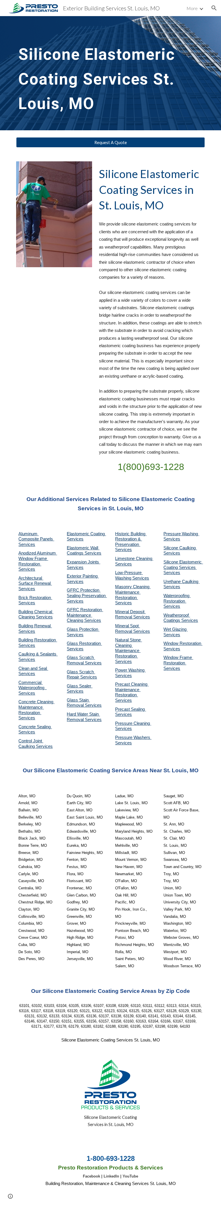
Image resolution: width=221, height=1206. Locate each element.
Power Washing (130, 670)
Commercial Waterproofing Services (32, 687)
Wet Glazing (175, 629)
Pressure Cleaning (133, 723)
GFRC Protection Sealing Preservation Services (87, 595)
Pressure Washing (181, 534)
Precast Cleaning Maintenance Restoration (131, 689)
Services (123, 564)
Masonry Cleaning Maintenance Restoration (132, 592)
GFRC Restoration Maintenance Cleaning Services (85, 615)
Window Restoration (182, 643)
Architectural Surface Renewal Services (35, 583)
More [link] (192, 8)
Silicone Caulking (180, 548)
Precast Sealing (130, 709)
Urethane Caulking (181, 581)
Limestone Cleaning (133, 558)
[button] (214, 8)
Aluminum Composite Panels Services (36, 539)
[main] (102, 73)
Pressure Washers (133, 737)
